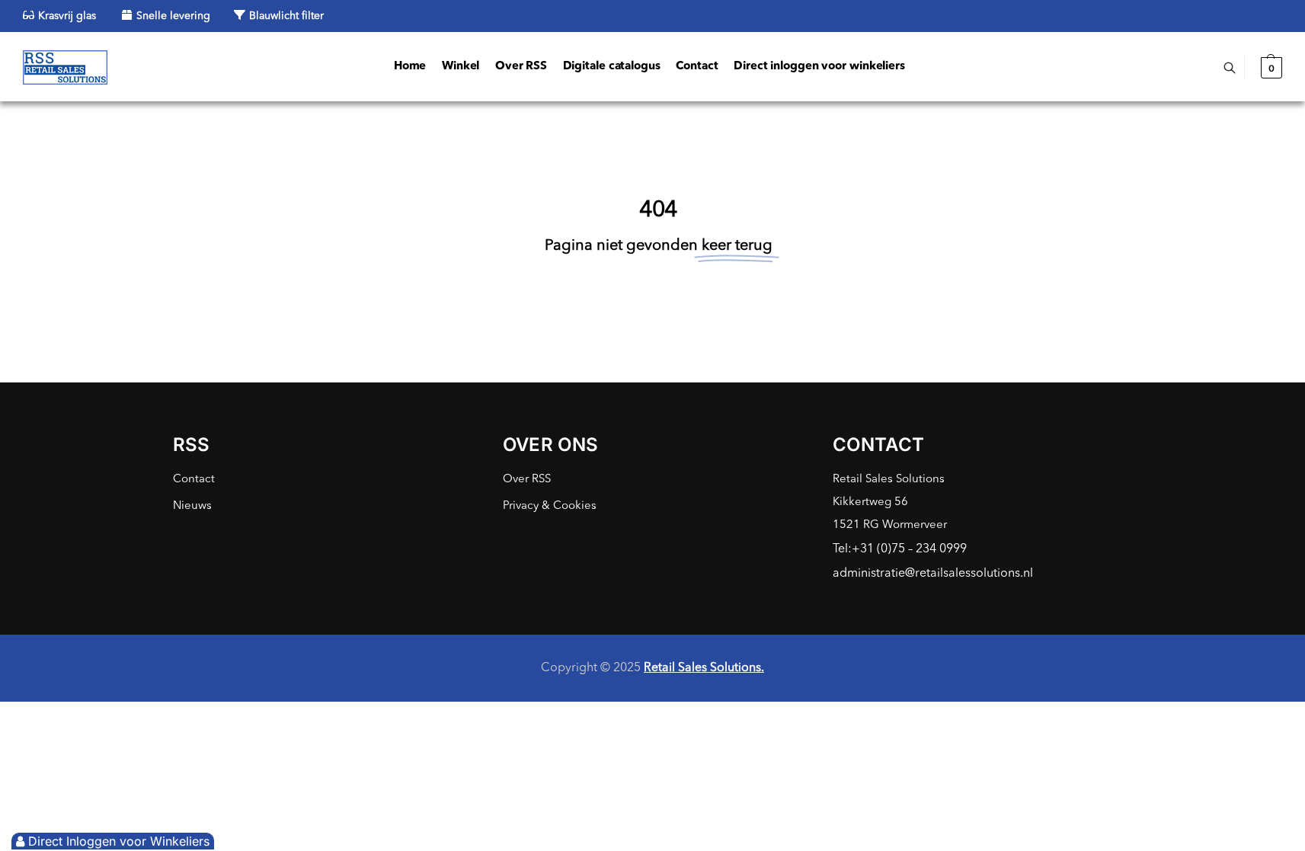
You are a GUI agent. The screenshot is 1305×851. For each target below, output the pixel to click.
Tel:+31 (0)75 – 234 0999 (900, 549)
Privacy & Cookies (550, 506)
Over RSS (527, 479)
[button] (1269, 68)
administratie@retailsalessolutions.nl (933, 574)
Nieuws (192, 506)
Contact (194, 479)
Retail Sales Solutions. (704, 668)
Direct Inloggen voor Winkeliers (119, 841)
